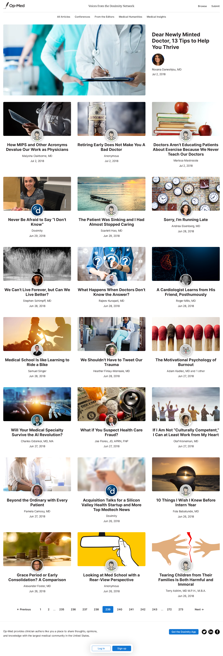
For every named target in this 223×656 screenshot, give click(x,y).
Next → (199, 609)
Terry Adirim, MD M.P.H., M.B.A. (186, 590)
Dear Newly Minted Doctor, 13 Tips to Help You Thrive (180, 40)
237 (84, 609)
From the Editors (104, 16)
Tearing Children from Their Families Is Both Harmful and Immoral (185, 580)
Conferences (82, 16)
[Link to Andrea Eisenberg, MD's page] (186, 210)
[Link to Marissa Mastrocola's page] (186, 135)
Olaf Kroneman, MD (186, 441)
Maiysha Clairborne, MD (37, 156)
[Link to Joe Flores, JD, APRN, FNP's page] (111, 420)
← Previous (24, 609)
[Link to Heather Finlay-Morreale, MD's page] (111, 350)
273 (180, 609)
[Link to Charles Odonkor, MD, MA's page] (37, 420)
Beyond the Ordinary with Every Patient (37, 502)
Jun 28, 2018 (186, 231)
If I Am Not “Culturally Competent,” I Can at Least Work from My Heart (186, 432)
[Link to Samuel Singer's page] (37, 350)
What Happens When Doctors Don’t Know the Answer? (111, 292)
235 (61, 609)
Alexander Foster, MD (37, 586)
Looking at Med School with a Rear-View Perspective (111, 577)
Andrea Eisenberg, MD (186, 226)
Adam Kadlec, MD (178, 371)
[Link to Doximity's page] (37, 210)
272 (169, 609)
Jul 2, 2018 (159, 74)
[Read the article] (37, 119)
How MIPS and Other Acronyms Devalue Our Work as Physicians (37, 147)
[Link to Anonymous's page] (111, 136)
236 (73, 609)
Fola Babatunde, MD (186, 511)
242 (142, 609)
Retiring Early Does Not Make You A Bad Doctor (111, 147)
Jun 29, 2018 (37, 235)
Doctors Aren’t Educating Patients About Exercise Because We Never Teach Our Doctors (186, 150)
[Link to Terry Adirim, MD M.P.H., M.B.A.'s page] (186, 565)
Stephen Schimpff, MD (37, 300)
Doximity (37, 230)
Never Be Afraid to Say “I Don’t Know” (37, 222)
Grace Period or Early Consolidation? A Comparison (37, 577)
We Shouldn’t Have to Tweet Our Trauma (111, 362)
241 (131, 609)
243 (154, 609)
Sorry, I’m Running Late (186, 219)
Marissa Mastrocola (186, 160)
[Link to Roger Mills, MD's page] (186, 280)
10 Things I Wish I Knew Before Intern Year (185, 502)
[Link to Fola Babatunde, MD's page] (186, 491)
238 (96, 609)
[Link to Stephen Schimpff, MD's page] (37, 280)
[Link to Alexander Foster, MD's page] (37, 565)
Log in (101, 648)
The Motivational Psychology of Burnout (185, 362)
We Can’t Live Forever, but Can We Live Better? (37, 292)
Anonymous (111, 156)
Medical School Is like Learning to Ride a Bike (37, 362)
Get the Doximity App (184, 631)
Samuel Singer (37, 371)
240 (119, 609)
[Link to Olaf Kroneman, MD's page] (186, 420)
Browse (202, 6)
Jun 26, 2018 (111, 521)
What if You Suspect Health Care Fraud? (111, 432)
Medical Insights (156, 16)
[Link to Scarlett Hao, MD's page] (111, 210)
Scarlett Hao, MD (111, 230)
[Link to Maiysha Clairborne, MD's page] (37, 135)
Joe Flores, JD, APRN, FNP (111, 441)
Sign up (121, 648)
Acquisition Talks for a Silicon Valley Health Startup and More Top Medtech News (111, 505)
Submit (215, 6)
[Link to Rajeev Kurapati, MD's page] (111, 280)
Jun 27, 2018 (186, 376)
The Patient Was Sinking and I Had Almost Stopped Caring (111, 222)
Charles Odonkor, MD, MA (37, 441)
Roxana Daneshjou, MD (167, 69)
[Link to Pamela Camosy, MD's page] (37, 490)
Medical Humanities (130, 16)
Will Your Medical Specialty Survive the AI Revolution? (37, 432)
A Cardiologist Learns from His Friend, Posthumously (186, 292)
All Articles (63, 16)
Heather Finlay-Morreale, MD (111, 371)
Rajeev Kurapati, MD (111, 300)
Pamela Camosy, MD (37, 511)
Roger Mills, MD (186, 300)
